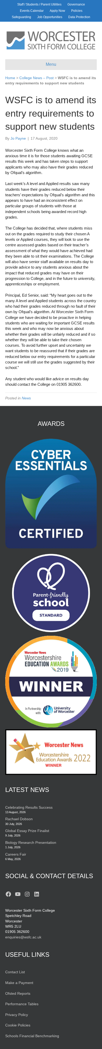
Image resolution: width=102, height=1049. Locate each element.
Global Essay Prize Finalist (27, 831)
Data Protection (79, 17)
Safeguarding (21, 17)
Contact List (15, 972)
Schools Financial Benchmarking (32, 1036)
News (26, 398)
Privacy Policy (16, 1015)
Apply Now (57, 11)
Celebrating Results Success (29, 807)
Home (10, 78)
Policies (76, 11)
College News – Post (36, 78)
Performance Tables (21, 1004)
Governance (76, 4)
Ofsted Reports (17, 993)
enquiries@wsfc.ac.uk (23, 937)
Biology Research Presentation (30, 842)
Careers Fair (15, 854)
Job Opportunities (49, 17)
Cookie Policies (17, 1025)
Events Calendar (32, 11)
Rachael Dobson (19, 819)
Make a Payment (19, 983)
